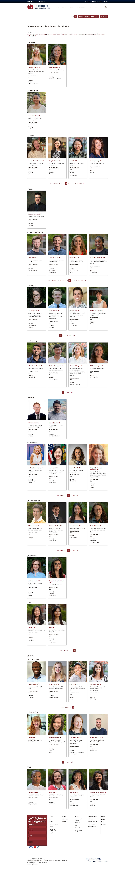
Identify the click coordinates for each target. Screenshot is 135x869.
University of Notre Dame (40, 859)
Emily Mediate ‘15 (75, 468)
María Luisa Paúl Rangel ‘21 (56, 581)
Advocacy (29, 34)
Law (92, 34)
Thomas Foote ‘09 (33, 526)
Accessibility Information (32, 864)
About (57, 7)
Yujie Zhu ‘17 (53, 627)
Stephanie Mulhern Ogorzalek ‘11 (96, 468)
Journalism (88, 34)
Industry (87, 16)
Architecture (35, 34)
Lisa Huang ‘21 (74, 792)
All (75, 16)
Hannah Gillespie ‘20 (76, 366)
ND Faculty (90, 819)
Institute (52, 819)
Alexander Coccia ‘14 (96, 737)
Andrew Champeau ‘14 (56, 366)
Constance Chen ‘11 (34, 116)
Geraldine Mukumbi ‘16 (97, 257)
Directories (65, 819)
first (51, 183)
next (81, 183)
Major (92, 16)
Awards (51, 826)
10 (78, 280)
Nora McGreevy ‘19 (34, 581)
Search (106, 8)
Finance (70, 34)
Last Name (31, 830)
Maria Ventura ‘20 (95, 684)
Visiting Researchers (92, 821)
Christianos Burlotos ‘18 (35, 366)
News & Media (98, 7)
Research (71, 7)
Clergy (44, 34)
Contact (51, 821)
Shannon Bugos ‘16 (55, 737)
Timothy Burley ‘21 (34, 792)
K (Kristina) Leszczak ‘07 (36, 468)
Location (81, 16)
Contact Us (44, 862)
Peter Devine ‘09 (54, 310)
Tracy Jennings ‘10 (95, 161)
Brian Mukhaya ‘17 (34, 684)
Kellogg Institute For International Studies (36, 860)
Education (59, 34)
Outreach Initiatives (54, 824)
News (102, 821)
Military (95, 34)
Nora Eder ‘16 (53, 792)
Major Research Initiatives (78, 819)
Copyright (29, 859)
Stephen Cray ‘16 (33, 423)
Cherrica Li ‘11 (53, 468)
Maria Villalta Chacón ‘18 (98, 792)
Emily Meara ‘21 (74, 257)
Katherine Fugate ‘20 (96, 310)
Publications (77, 822)
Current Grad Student (51, 34)
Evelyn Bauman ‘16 (34, 67)
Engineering (65, 34)
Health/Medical (82, 34)
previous (56, 183)
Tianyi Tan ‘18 (32, 627)
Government (75, 34)
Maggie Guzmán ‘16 (55, 161)
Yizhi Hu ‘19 (73, 161)
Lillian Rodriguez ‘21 (96, 366)
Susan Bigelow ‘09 (33, 310)
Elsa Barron (32, 737)
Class (97, 16)
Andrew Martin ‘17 (55, 257)
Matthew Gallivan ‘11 (55, 526)
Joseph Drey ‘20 (74, 310)
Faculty (76, 825)
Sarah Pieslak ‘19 (54, 684)
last (84, 183)
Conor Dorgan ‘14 (54, 423)
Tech (35, 35)
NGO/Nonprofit (101, 34)
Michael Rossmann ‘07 (35, 214)
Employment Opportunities (53, 830)
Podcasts (103, 824)
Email (30, 835)
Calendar (90, 7)
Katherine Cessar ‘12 (76, 737)
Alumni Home (104, 16)
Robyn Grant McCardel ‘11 (36, 161)
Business (41, 34)
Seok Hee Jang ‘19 (75, 526)
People (64, 7)
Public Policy (30, 35)
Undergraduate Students (78, 831)
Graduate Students (79, 827)
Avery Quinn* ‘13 (75, 684)
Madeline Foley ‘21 (55, 67)
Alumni (64, 821)
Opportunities (81, 7)
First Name (31, 824)
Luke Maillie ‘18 (33, 257)
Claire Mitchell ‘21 (95, 526)
